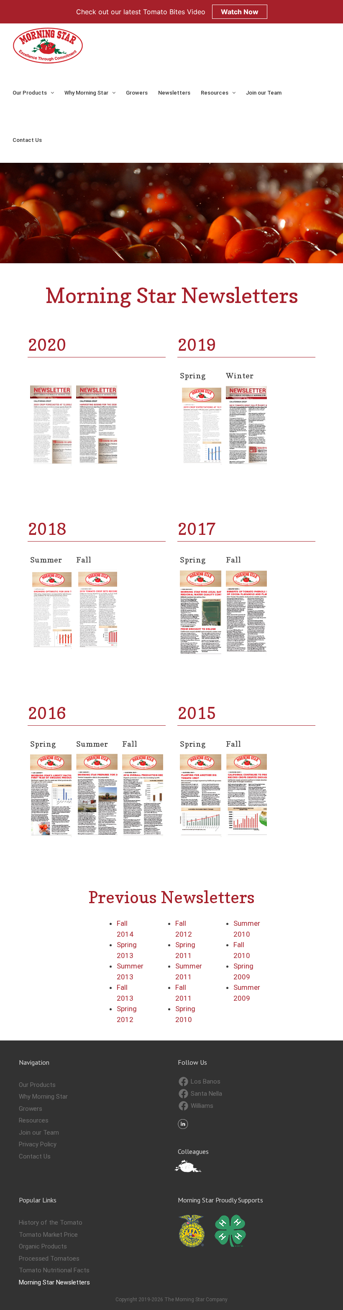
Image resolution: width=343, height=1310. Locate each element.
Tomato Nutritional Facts (54, 1270)
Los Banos (204, 1081)
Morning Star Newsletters (54, 1282)
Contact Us (35, 1156)
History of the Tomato (50, 1222)
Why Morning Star (43, 1096)
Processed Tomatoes (49, 1258)
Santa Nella (205, 1093)
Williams (201, 1106)
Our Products (37, 1085)
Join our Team (39, 1132)
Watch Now (240, 12)
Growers (30, 1108)
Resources (34, 1120)
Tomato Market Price (48, 1234)
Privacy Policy (37, 1144)
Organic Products (43, 1246)
